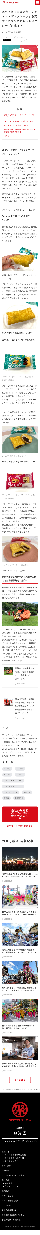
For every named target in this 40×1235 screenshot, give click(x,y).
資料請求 (5, 1191)
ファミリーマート (10, 792)
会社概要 (9, 1183)
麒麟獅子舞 (19, 798)
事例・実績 (6, 1166)
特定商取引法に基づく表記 (13, 1215)
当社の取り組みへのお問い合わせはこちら (20, 814)
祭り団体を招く (11, 1161)
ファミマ (20, 774)
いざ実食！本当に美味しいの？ (16, 125)
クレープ (7, 769)
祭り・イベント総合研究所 (13, 1175)
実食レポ (26, 792)
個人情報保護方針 (9, 1210)
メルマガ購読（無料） (11, 1201)
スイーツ (20, 769)
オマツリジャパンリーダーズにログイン (20, 1141)
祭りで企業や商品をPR (15, 1158)
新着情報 (5, 1170)
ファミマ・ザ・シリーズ (13, 786)
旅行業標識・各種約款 (11, 1220)
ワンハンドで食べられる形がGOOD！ (18, 121)
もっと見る (20, 1080)
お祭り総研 (8, 1089)
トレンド (7, 774)
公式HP (22, 571)
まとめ (6, 136)
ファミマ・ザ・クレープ (13, 780)
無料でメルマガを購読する (20, 826)
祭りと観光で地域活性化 (15, 1155)
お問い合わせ (7, 1196)
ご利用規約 (6, 1205)
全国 (23, 40)
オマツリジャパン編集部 (11, 32)
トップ (3, 1089)
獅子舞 (6, 798)
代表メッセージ (11, 1186)
